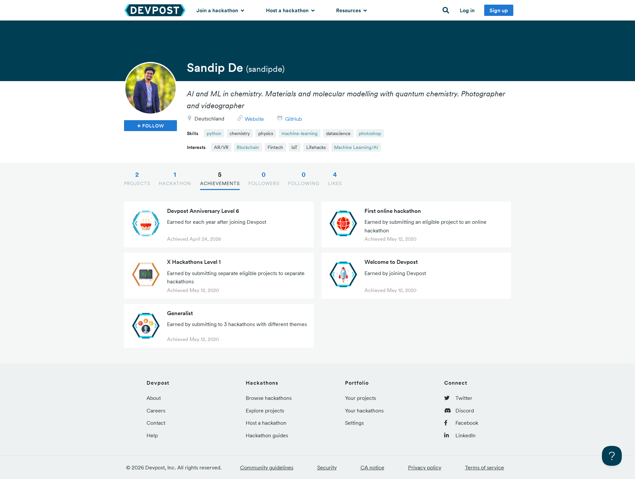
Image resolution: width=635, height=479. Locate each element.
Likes (335, 178)
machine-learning (299, 133)
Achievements (220, 178)
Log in (467, 10)
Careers (156, 410)
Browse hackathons (269, 398)
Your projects (360, 398)
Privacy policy (424, 467)
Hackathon (175, 178)
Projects (137, 178)
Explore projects (265, 410)
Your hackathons (364, 410)
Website (254, 119)
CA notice (372, 467)
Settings (354, 422)
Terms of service (484, 467)
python (214, 133)
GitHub (293, 119)
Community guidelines (266, 467)
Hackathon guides (267, 435)
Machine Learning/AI (356, 147)
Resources (349, 10)
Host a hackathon (288, 10)
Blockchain (248, 147)
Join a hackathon (217, 10)
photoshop (370, 133)
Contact (156, 422)
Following (303, 178)
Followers (263, 178)
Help (152, 435)
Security (327, 467)
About (154, 398)
